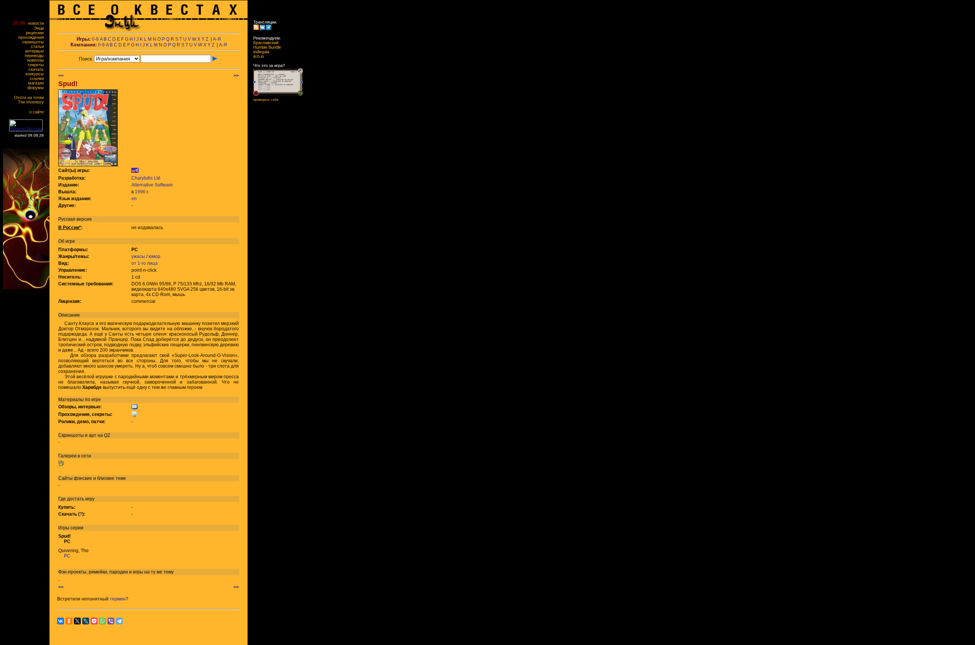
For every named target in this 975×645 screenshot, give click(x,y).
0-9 (95, 39)
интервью (36, 51)
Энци (41, 28)
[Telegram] (119, 621)
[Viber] (110, 621)
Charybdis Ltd (145, 178)
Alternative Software (152, 185)
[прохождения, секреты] (134, 416)
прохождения (33, 37)
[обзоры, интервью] (134, 408)
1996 (140, 191)
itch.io (256, 56)
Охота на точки (31, 97)
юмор (154, 256)
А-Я (217, 39)
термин (118, 599)
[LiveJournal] (85, 621)
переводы (36, 55)
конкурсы (36, 74)
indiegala (259, 51)
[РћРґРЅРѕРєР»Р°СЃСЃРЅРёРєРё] (69, 621)
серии (76, 527)
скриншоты (35, 42)
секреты (38, 64)
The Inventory (33, 102)
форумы (37, 87)
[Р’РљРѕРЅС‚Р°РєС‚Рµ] (60, 621)
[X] (77, 621)
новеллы (37, 60)
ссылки (38, 78)
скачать (38, 69)
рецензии (37, 32)
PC (67, 556)
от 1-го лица (144, 263)
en (134, 198)
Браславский (264, 42)
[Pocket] (94, 621)
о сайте (38, 112)
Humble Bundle (265, 47)
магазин (38, 83)
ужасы (138, 256)
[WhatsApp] (102, 621)
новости (38, 23)
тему (168, 572)
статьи (39, 46)
